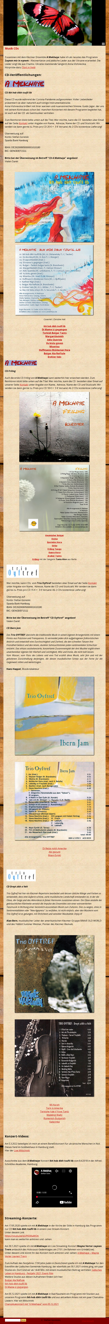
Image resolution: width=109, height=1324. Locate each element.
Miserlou (54, 346)
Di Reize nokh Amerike (55, 848)
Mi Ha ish (54, 1104)
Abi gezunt (54, 851)
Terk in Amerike (54, 1108)
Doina (55, 538)
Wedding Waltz (54, 1115)
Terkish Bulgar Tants (55, 332)
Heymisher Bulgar (54, 535)
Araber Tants (55, 555)
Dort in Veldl (28, 67)
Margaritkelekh (54, 336)
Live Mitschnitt (22, 1150)
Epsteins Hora (54, 542)
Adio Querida (54, 339)
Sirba (54, 545)
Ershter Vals (54, 356)
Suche (24, 1320)
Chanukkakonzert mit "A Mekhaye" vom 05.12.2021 (32, 1304)
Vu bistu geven (54, 343)
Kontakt (23, 123)
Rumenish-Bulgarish (54, 1118)
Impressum (88, 1320)
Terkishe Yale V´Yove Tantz (54, 1111)
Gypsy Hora (54, 552)
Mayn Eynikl (54, 855)
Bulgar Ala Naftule (54, 353)
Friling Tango (54, 549)
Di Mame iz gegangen (54, 329)
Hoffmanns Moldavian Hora (54, 350)
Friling (35, 559)
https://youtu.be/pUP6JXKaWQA (22, 1235)
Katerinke (54, 1121)
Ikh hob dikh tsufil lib (54, 326)
